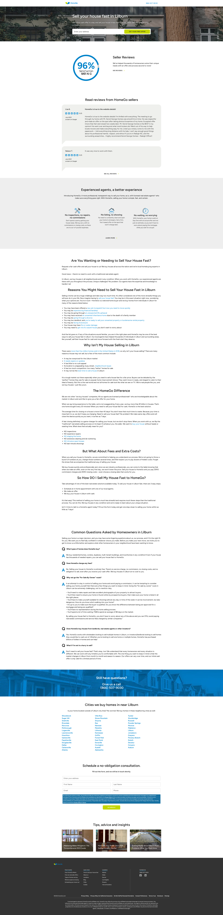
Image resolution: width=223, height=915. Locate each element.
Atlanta (65, 750)
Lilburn (130, 730)
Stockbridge (133, 718)
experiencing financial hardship (86, 310)
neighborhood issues (103, 366)
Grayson (131, 735)
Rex (96, 723)
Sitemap (167, 896)
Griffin (97, 735)
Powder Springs (134, 723)
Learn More (110, 238)
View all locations (107, 884)
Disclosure (160, 896)
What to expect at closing (72, 880)
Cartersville (66, 747)
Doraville (98, 743)
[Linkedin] (145, 875)
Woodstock (66, 716)
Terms (84, 802)
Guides (85, 884)
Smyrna (98, 721)
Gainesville (66, 738)
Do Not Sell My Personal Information (124, 896)
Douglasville (66, 743)
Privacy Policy (108, 797)
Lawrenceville (67, 733)
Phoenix (104, 882)
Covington (99, 745)
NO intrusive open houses (74, 441)
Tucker (130, 716)
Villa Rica (98, 716)
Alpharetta (99, 750)
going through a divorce (83, 318)
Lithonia (98, 730)
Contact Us (143, 870)
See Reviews (117, 70)
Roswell (131, 721)
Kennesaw (99, 733)
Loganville (66, 730)
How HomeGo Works (70, 872)
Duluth (130, 740)
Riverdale (65, 723)
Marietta (98, 728)
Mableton (132, 728)
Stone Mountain (101, 718)
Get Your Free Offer (137, 31)
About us (85, 875)
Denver (104, 877)
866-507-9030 (152, 3)
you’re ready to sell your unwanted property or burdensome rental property (115, 320)
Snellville (65, 721)
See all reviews (110, 173)
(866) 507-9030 (111, 688)
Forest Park (99, 738)
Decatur (131, 743)
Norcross (65, 725)
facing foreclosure (81, 323)
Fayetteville (66, 740)
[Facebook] (141, 875)
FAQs (84, 882)
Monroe (131, 725)
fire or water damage (89, 325)
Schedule (111, 807)
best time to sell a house (87, 371)
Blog (84, 880)
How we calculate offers (71, 875)
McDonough (67, 728)
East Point (99, 740)
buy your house (138, 424)
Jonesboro (132, 733)
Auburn (131, 747)
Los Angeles (105, 880)
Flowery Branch (134, 738)
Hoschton (66, 735)
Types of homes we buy (71, 877)
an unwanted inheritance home (94, 315)
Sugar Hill (65, 718)
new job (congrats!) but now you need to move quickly (108, 308)
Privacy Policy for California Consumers (101, 896)
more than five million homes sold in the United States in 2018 (95, 351)
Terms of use (152, 896)
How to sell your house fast (90, 872)
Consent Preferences (141, 896)
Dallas (64, 745)
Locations (86, 877)
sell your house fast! (106, 298)
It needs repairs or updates (74, 361)
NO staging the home (72, 436)
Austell (97, 747)
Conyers (131, 745)
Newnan (98, 725)
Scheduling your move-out (72, 882)
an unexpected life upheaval (96, 313)
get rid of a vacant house (87, 328)
